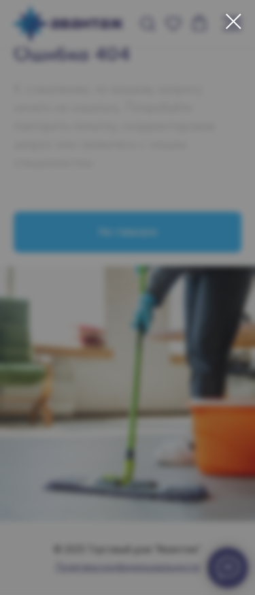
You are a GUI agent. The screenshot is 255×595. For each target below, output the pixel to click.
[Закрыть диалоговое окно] (233, 21)
